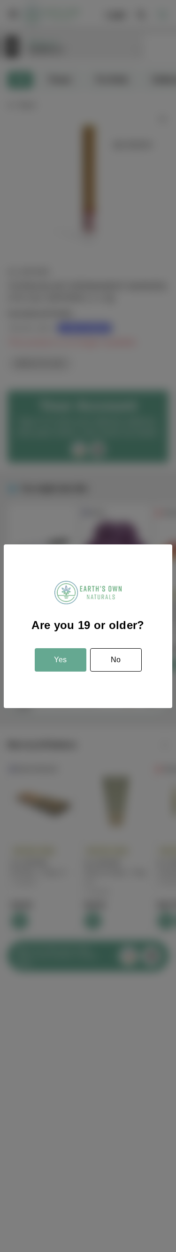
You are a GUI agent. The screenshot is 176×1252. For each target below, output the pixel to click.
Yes (60, 660)
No (116, 660)
